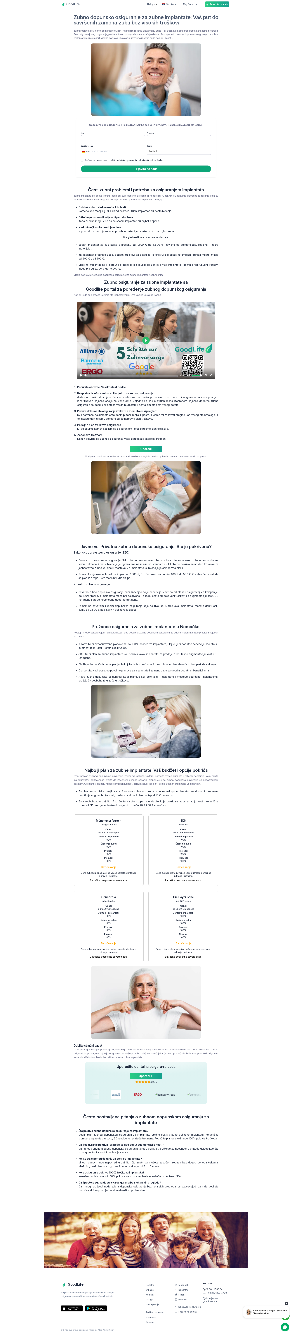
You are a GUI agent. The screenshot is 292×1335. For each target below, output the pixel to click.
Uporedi (146, 449)
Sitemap (150, 1322)
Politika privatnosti (155, 1312)
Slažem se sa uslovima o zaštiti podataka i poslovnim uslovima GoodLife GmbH (124, 160)
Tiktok (180, 1294)
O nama (150, 1290)
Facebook (182, 1285)
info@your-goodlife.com (210, 1300)
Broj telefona (87, 146)
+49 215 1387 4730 (216, 1293)
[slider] (131, 375)
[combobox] (86, 151)
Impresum (151, 1317)
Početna (150, 1285)
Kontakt (149, 1294)
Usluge (149, 1299)
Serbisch (171, 4)
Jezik (149, 146)
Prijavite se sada (146, 169)
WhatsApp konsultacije (189, 1307)
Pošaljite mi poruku (187, 1311)
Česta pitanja (152, 1304)
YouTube (182, 1299)
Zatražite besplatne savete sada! (108, 880)
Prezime (150, 133)
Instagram (182, 1290)
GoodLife (73, 4)
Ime (82, 133)
